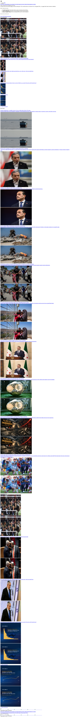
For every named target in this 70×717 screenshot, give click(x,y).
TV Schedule (2, 712)
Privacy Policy (20, 712)
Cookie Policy (25, 712)
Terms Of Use (15, 712)
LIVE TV (2, 3)
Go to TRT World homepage (5, 16)
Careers (10, 712)
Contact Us (7, 712)
